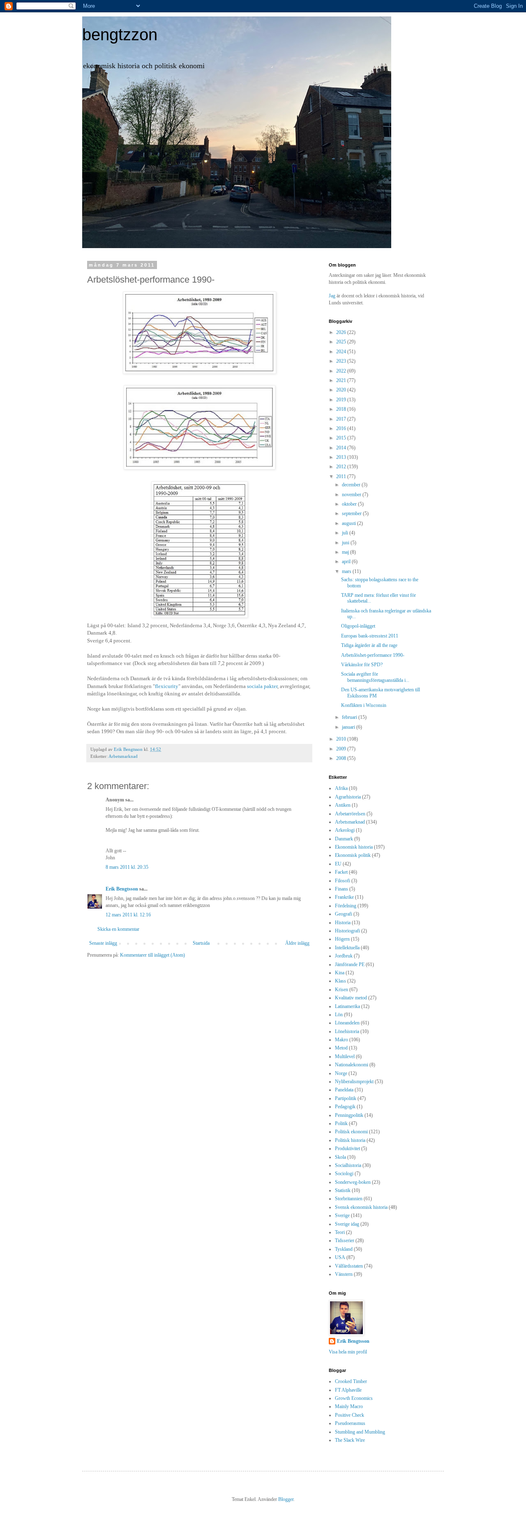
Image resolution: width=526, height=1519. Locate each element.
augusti (349, 523)
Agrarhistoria (348, 797)
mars (347, 571)
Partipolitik (345, 1098)
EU (338, 864)
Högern (342, 939)
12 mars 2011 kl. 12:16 (128, 915)
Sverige (342, 1215)
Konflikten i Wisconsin (363, 705)
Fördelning (345, 906)
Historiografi (347, 931)
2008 (341, 758)
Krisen (341, 989)
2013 (341, 457)
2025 (341, 342)
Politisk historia (350, 1140)
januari (349, 727)
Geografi (343, 914)
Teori (340, 1232)
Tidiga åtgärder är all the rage (369, 645)
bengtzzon (119, 34)
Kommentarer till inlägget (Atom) (152, 955)
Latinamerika (347, 1006)
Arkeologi (345, 830)
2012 (341, 467)
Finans (341, 889)
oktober (350, 504)
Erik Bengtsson (122, 889)
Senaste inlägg (103, 943)
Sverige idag (347, 1224)
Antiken (343, 805)
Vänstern (344, 1274)
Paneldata (344, 1090)
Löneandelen (347, 1023)
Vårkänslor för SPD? (362, 664)
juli (345, 533)
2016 (341, 428)
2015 (341, 438)
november (352, 494)
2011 (341, 476)
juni (346, 542)
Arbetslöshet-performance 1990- (372, 655)
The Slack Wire (350, 1440)
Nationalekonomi (351, 1065)
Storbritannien (348, 1198)
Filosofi (342, 881)
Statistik (343, 1190)
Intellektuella (347, 948)
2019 (341, 400)
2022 (341, 371)
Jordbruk (344, 956)
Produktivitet (347, 1148)
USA (340, 1257)
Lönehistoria (347, 1031)
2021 (341, 380)
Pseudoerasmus (350, 1423)
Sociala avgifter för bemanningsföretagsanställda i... (375, 677)
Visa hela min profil (348, 1352)
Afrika (341, 788)
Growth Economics (354, 1398)
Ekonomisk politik (353, 855)
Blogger (285, 1499)
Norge (341, 1073)
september (352, 513)
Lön (339, 1014)
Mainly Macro (349, 1406)
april (347, 561)
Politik (341, 1123)
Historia (343, 922)
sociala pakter (262, 686)
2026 (341, 332)
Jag (333, 296)
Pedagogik (345, 1106)
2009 (341, 749)
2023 (341, 361)
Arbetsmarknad (123, 756)
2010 (341, 739)
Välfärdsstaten (349, 1266)
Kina (339, 973)
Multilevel (345, 1056)
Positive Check (349, 1415)
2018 (341, 409)
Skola (340, 1157)
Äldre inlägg (297, 943)
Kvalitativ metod (351, 998)
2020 (341, 390)
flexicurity (166, 686)
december (352, 485)
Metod (341, 1048)
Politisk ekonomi (351, 1132)
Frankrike (344, 897)
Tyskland (344, 1249)
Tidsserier (344, 1240)
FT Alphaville (348, 1390)
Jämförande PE (350, 964)
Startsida (201, 943)
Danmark (344, 839)
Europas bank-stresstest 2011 (369, 636)
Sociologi (344, 1173)
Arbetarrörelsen (350, 814)
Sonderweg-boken (353, 1182)
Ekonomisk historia (354, 847)
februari (350, 717)
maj (346, 552)
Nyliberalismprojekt (354, 1081)
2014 (341, 448)
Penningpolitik (349, 1115)
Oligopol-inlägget (358, 626)
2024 (341, 351)
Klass (340, 981)
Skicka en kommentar (118, 929)
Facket (341, 872)
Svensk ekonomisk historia (361, 1207)
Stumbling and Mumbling (360, 1432)
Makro (341, 1040)
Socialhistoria (348, 1165)
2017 (341, 419)
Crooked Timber (351, 1381)
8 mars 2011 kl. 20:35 (127, 867)
